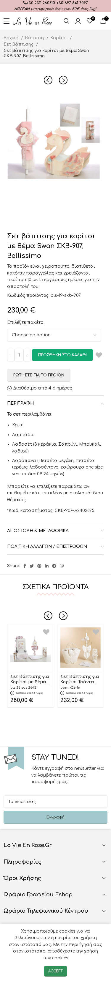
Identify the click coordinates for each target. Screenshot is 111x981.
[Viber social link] (62, 566)
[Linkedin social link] (46, 566)
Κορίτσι (59, 38)
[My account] (78, 21)
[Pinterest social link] (39, 566)
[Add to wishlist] (46, 631)
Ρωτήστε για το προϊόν (38, 375)
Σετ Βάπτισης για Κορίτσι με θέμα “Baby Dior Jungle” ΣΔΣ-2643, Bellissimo (30, 679)
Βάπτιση (35, 38)
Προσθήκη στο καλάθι (62, 355)
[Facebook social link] (25, 566)
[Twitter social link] (32, 566)
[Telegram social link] (54, 566)
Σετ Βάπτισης (19, 44)
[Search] (66, 21)
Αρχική (12, 38)
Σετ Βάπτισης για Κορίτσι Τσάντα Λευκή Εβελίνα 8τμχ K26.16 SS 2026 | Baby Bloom (80, 679)
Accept (55, 971)
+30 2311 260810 (41, 3)
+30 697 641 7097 (72, 3)
